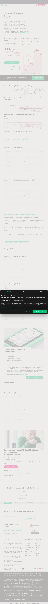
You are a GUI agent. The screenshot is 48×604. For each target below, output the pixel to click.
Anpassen (26, 311)
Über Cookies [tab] (39, 291)
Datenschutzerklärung (6, 307)
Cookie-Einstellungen (17, 306)
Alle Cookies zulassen (39, 311)
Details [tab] (24, 291)
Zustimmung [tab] (8, 291)
